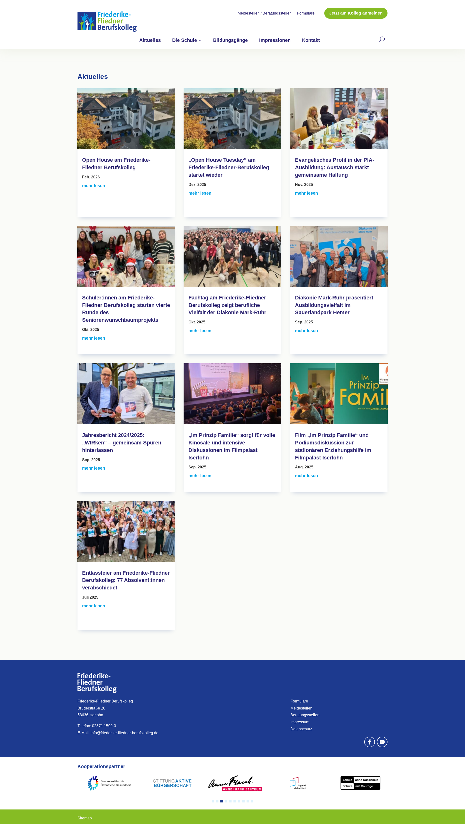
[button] (213, 801)
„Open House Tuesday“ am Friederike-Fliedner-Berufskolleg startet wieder (228, 167)
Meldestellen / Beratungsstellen (265, 13)
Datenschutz (301, 729)
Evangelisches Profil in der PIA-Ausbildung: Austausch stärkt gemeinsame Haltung (334, 167)
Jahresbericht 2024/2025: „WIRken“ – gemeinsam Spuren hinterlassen (121, 442)
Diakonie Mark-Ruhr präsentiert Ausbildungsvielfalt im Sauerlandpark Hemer (334, 305)
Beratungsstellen (304, 715)
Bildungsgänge (230, 40)
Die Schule (184, 40)
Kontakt (311, 40)
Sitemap (85, 818)
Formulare (306, 13)
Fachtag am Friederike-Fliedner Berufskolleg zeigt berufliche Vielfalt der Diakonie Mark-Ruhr (227, 305)
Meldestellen (301, 708)
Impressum (299, 722)
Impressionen (275, 40)
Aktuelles (150, 40)
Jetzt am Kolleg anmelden (356, 13)
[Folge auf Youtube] (382, 742)
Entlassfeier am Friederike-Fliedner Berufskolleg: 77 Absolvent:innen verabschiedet (126, 580)
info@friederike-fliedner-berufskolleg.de (124, 733)
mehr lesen (93, 185)
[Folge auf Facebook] (369, 742)
